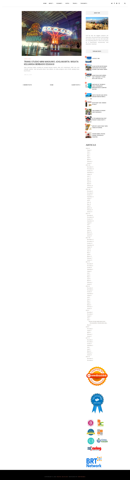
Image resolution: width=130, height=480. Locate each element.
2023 (88, 213)
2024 (88, 189)
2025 (88, 165)
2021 (88, 262)
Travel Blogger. (62, 476)
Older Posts (76, 85)
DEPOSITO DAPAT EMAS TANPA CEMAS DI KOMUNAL (100, 126)
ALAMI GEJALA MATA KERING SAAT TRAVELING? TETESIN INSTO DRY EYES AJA (99, 77)
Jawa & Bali (27, 59)
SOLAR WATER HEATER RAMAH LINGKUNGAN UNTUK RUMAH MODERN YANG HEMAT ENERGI (99, 67)
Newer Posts (28, 85)
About (51, 3)
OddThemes (81, 476)
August (89, 150)
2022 (88, 237)
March (89, 159)
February (89, 161)
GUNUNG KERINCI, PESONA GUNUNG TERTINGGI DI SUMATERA (98, 135)
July (88, 152)
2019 (87, 310)
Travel (75, 3)
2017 (88, 338)
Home (45, 3)
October (89, 170)
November (90, 168)
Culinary (59, 3)
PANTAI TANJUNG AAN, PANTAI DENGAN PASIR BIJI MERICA (99, 95)
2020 (88, 286)
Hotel (67, 3)
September (90, 172)
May (88, 155)
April (88, 157)
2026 (88, 148)
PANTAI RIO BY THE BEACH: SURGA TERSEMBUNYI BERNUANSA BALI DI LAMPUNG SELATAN (99, 87)
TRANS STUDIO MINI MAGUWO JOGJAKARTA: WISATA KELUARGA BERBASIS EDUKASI (51, 63)
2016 (88, 356)
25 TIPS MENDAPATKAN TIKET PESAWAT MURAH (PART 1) (99, 119)
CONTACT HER (96, 58)
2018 (87, 326)
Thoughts (84, 3)
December (90, 167)
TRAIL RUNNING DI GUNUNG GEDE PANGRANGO (98, 111)
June (88, 154)
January (89, 163)
